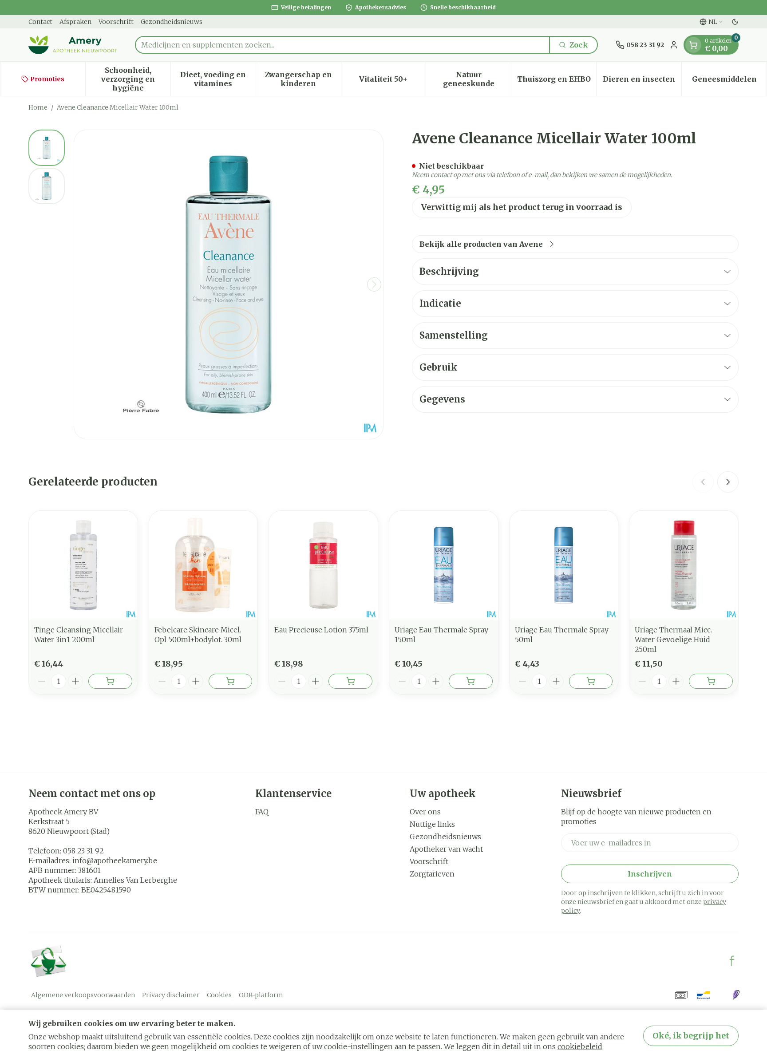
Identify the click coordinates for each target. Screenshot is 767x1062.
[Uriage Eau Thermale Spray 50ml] (564, 565)
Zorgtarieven (432, 873)
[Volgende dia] (728, 482)
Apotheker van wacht (446, 849)
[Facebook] (732, 960)
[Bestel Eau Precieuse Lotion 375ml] (350, 681)
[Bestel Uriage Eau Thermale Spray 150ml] (471, 681)
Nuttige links (432, 824)
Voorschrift (116, 22)
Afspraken (75, 22)
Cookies (219, 995)
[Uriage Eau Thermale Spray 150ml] (443, 565)
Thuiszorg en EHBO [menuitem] (556, 81)
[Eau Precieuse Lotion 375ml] (323, 565)
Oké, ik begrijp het (690, 1035)
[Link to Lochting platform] (736, 995)
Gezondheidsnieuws (171, 22)
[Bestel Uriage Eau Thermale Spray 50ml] (591, 681)
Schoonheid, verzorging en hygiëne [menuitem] (135, 79)
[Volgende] (374, 284)
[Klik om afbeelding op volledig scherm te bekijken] (228, 284)
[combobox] (342, 45)
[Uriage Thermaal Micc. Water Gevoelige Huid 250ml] (683, 565)
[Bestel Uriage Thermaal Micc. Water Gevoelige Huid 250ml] (711, 681)
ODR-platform (261, 995)
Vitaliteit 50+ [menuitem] (392, 81)
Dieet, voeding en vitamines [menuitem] (217, 79)
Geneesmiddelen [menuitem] (729, 81)
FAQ (262, 811)
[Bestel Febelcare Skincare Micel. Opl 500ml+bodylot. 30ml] (231, 681)
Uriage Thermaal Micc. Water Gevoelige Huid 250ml (673, 639)
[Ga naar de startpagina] (72, 45)
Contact (40, 22)
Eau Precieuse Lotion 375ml (321, 629)
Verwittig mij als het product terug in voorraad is (521, 207)
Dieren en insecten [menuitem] (642, 81)
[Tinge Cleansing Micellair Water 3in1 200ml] (83, 565)
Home (37, 107)
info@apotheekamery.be (114, 860)
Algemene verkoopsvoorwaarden (83, 995)
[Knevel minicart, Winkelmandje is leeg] (693, 45)
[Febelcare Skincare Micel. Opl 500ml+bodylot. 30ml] (203, 565)
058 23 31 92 (83, 850)
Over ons (425, 811)
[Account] (673, 44)
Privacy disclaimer (171, 995)
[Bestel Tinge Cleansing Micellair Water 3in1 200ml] (110, 681)
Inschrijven (650, 873)
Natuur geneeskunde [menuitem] (477, 79)
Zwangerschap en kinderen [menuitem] (303, 79)
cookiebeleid (579, 1046)
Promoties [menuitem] (47, 79)
